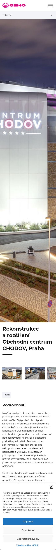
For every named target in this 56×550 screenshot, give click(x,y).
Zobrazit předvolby (28, 538)
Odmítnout (28, 530)
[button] (51, 486)
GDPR (35, 545)
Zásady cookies (23, 545)
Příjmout (28, 521)
